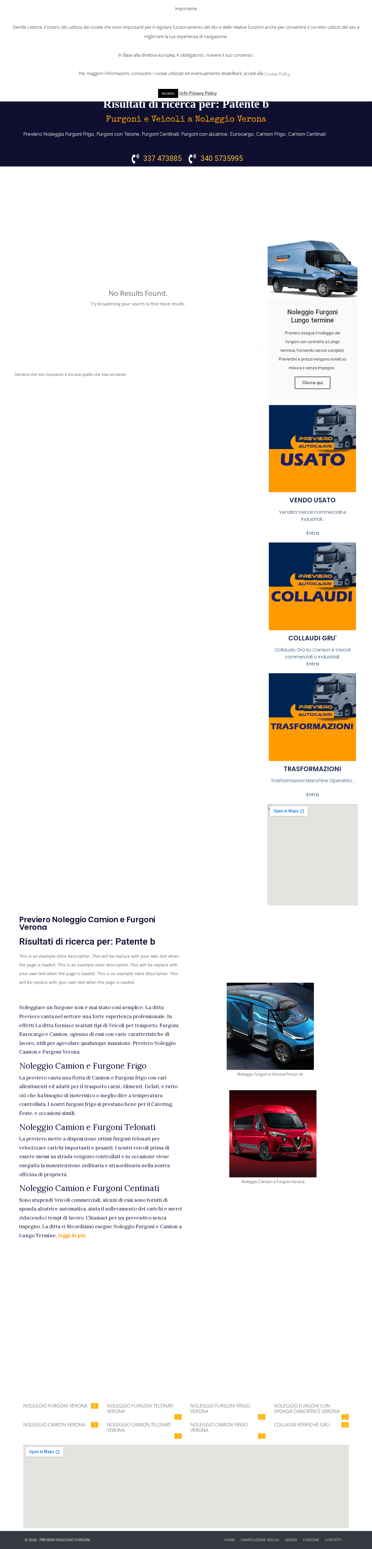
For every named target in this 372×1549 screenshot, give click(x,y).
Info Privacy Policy (198, 93)
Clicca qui (312, 382)
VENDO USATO (312, 500)
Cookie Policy (277, 74)
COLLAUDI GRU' (312, 638)
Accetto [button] (168, 93)
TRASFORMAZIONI (312, 768)
